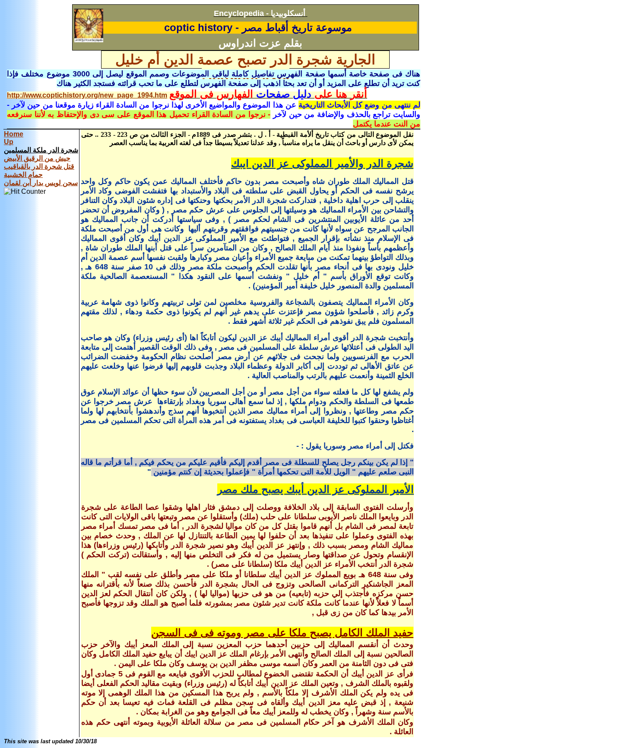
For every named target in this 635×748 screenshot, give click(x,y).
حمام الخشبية (23, 174)
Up (8, 141)
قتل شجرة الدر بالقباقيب (39, 166)
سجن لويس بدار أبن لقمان (41, 182)
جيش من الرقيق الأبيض (37, 158)
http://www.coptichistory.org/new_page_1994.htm (87, 95)
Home (13, 134)
